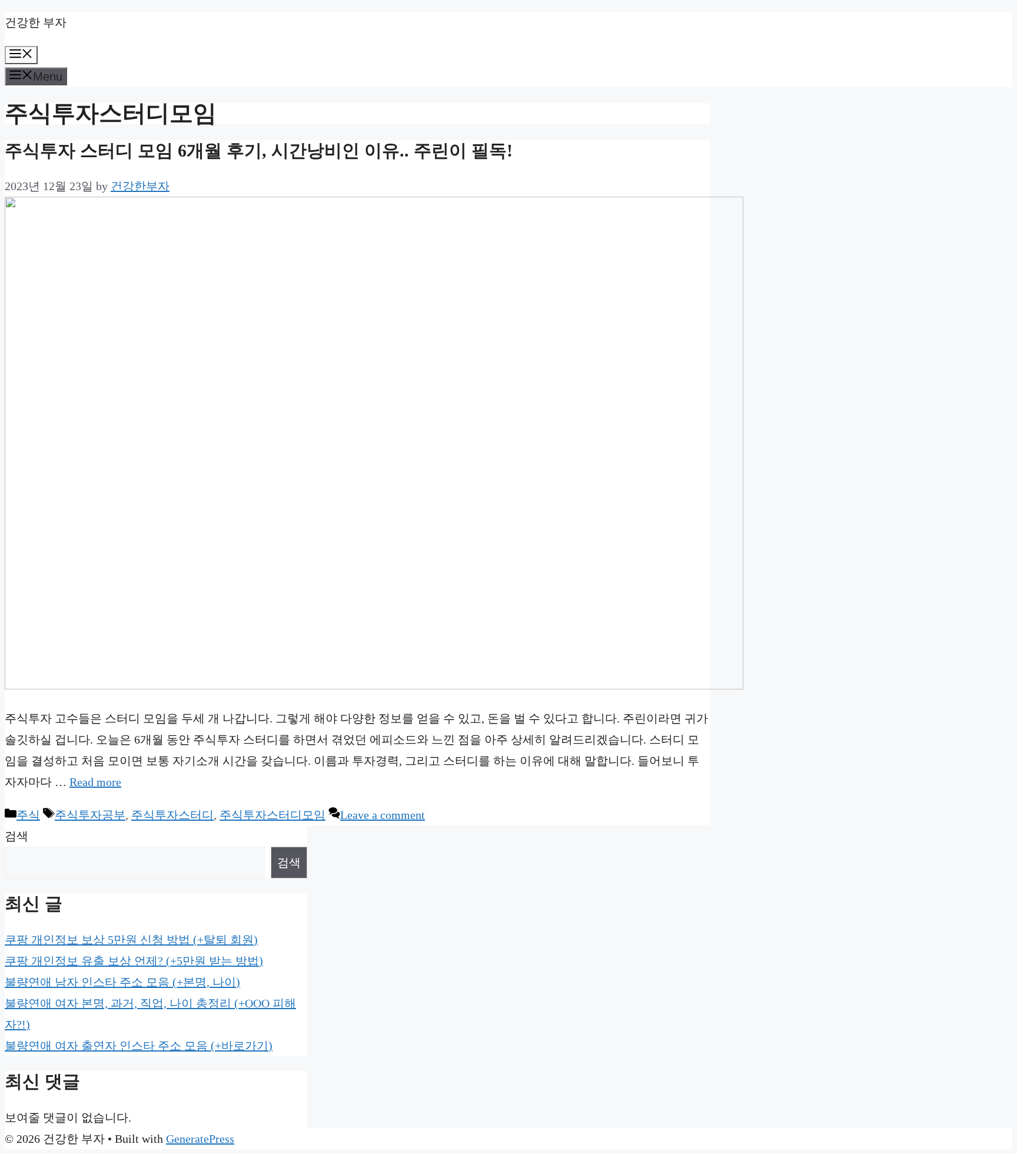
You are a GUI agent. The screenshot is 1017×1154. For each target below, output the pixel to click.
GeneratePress (200, 1138)
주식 (28, 814)
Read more (95, 781)
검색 (16, 836)
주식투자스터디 (172, 814)
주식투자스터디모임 (272, 814)
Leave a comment (382, 814)
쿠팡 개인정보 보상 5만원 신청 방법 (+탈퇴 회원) (131, 939)
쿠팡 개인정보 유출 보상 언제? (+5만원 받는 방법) (134, 960)
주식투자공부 (90, 814)
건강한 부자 (36, 22)
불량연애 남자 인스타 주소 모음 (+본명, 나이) (122, 982)
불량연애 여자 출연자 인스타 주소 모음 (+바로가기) (138, 1045)
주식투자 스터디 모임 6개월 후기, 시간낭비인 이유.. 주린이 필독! (259, 150)
